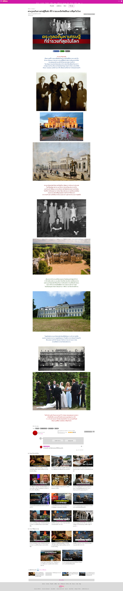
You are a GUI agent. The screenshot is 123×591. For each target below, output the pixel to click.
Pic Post (64, 3)
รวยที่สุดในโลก (43, 428)
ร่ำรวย (37, 428)
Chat (55, 3)
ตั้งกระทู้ (71, 6)
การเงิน (75, 3)
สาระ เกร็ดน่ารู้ (42, 569)
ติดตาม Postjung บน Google (90, 14)
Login (57, 440)
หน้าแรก (37, 3)
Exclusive (33, 8)
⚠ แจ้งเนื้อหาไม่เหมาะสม (88, 431)
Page (79, 3)
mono (32, 15)
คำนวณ (71, 3)
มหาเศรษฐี (51, 428)
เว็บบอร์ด (47, 3)
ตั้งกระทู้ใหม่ (61, 580)
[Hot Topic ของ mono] (35, 435)
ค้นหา (65, 6)
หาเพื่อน (51, 3)
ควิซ (68, 3)
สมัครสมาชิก (70, 440)
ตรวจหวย (42, 3)
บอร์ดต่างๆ (59, 6)
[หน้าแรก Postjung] (5, 1)
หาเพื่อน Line (59, 3)
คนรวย (56, 428)
